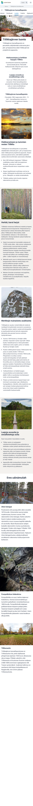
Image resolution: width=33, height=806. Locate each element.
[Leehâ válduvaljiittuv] (31, 3)
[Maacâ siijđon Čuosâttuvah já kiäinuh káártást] (2, 10)
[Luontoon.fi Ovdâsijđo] (6, 2)
